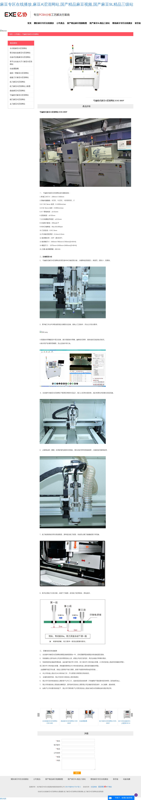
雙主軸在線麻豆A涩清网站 (20, 53)
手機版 (109, 787)
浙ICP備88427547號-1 (73, 787)
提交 (77, 773)
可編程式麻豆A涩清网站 (30, 34)
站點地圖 (126, 779)
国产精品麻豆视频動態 (77, 23)
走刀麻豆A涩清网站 (17, 104)
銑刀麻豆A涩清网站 (17, 82)
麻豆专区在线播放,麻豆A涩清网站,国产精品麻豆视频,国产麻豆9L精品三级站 (66, 4)
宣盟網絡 (94, 787)
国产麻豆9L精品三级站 (100, 23)
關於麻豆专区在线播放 (44, 23)
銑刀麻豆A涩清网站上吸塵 (20, 86)
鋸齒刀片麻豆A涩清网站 (19, 77)
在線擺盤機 (14, 69)
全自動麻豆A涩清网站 (18, 48)
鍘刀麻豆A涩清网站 (17, 99)
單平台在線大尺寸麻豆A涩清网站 (21, 63)
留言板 (115, 779)
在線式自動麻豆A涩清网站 (20, 57)
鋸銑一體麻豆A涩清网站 (19, 73)
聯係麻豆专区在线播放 (122, 23)
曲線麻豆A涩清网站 (17, 91)
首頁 (29, 23)
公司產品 (60, 23)
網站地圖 (3, 798)
